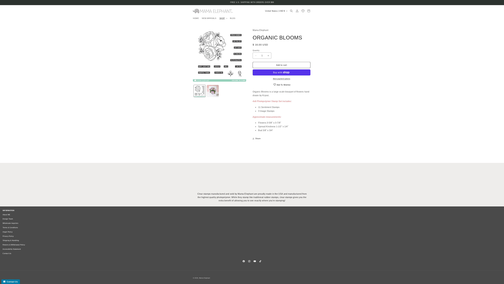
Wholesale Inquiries (10, 223)
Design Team (8, 219)
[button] (223, 18)
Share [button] (258, 138)
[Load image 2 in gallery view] (213, 91)
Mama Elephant (204, 278)
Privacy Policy (8, 236)
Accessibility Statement (12, 249)
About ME (6, 215)
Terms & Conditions (10, 228)
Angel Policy (7, 232)
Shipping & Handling (11, 240)
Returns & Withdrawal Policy (14, 245)
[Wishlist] (303, 11)
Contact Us (7, 253)
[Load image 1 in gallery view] (200, 91)
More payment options (281, 79)
